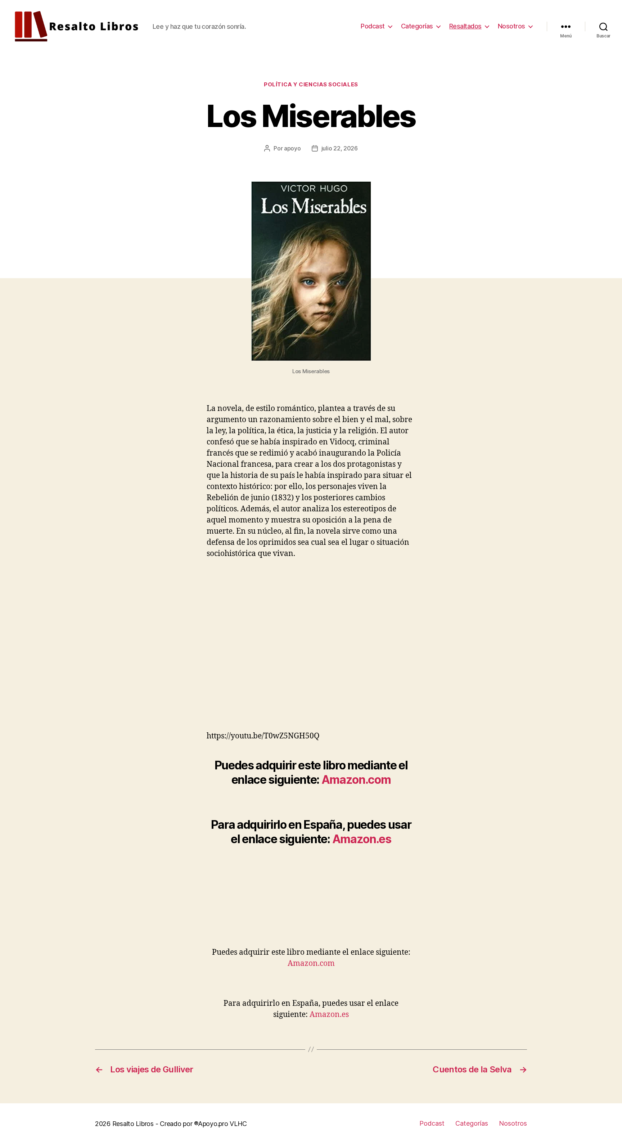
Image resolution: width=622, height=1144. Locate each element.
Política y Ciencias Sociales (311, 84)
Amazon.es (361, 839)
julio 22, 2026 (339, 148)
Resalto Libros (133, 1123)
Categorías (417, 26)
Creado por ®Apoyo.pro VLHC (203, 1123)
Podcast (373, 26)
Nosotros (511, 26)
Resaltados (465, 26)
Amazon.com (356, 780)
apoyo (292, 148)
